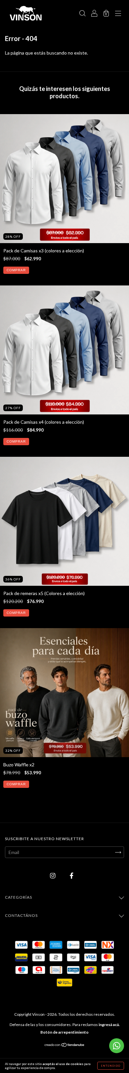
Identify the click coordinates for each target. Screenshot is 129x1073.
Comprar (16, 270)
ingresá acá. (109, 1024)
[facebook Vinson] (71, 876)
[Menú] (118, 14)
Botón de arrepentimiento (64, 1032)
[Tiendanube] (64, 1045)
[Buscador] (82, 14)
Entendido (110, 1065)
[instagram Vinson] (53, 876)
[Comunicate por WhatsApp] (116, 1045)
